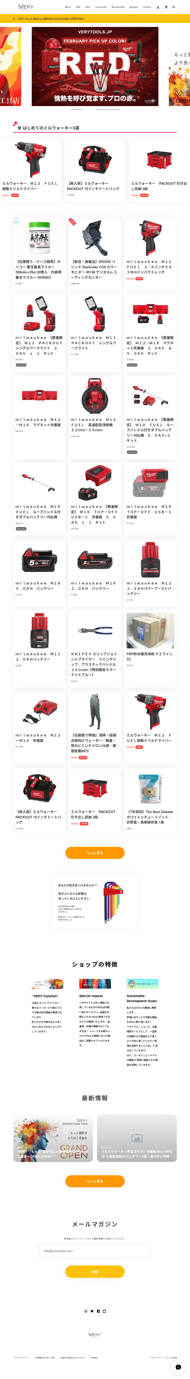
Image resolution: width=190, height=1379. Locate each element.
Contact (147, 7)
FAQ (78, 7)
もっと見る (95, 853)
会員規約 (94, 1358)
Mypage (134, 7)
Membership (118, 7)
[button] (76, 109)
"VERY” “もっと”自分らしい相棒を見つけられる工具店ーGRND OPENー (51, 18)
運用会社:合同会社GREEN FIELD (73, 1358)
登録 (95, 1271)
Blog (87, 7)
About (68, 7)
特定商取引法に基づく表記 (45, 1358)
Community (101, 7)
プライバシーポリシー (21, 1358)
